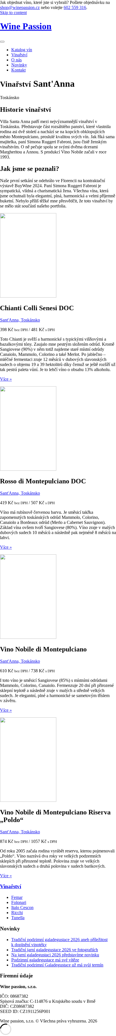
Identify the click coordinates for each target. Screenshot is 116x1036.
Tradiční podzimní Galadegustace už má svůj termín (57, 965)
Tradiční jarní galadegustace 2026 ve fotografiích (54, 949)
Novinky (19, 64)
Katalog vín (21, 49)
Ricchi (17, 912)
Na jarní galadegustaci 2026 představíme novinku (55, 954)
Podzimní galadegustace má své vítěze (45, 959)
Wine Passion (26, 26)
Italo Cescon (22, 907)
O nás (16, 59)
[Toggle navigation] (2, 42)
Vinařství (19, 54)
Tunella (17, 917)
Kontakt (18, 70)
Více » (6, 379)
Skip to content (13, 12)
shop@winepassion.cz (20, 7)
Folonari (18, 902)
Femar (17, 897)
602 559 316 (75, 7)
